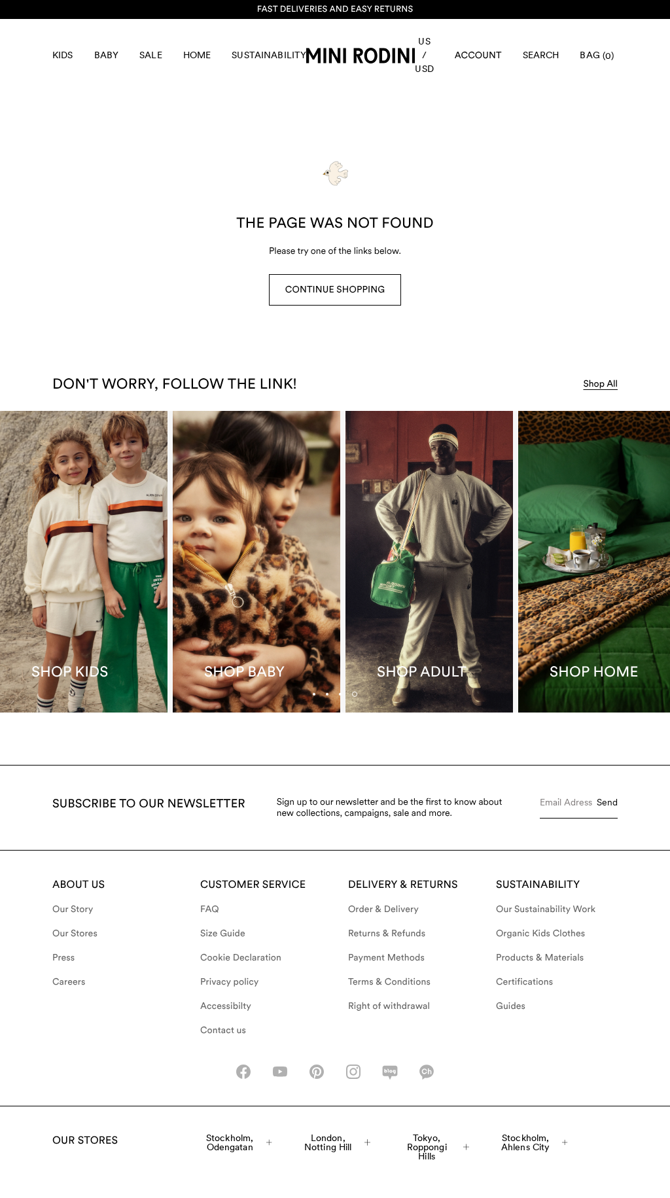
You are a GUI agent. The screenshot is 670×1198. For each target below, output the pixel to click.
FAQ (209, 909)
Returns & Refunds (386, 933)
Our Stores (74, 933)
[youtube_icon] (280, 1072)
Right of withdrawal (389, 1006)
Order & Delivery (383, 909)
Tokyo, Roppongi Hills (427, 1147)
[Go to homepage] (360, 55)
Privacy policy (229, 982)
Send (607, 802)
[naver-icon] (390, 1072)
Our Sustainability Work (545, 909)
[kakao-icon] (426, 1072)
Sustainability (269, 55)
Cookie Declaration (240, 958)
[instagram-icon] (353, 1072)
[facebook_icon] (243, 1072)
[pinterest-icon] (317, 1072)
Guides (510, 1006)
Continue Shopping (335, 290)
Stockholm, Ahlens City (525, 1142)
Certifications (524, 982)
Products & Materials (540, 958)
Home (197, 55)
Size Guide (222, 933)
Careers (69, 982)
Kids (62, 55)
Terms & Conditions (389, 982)
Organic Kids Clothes (540, 933)
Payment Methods (386, 958)
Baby (106, 55)
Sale (150, 55)
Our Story (72, 909)
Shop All (600, 384)
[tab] (340, 694)
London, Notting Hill (328, 1142)
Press (63, 958)
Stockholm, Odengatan (229, 1142)
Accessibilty (225, 1006)
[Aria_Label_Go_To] (84, 562)
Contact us (223, 1030)
